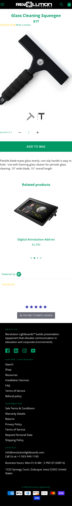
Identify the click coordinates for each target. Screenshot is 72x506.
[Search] (61, 4)
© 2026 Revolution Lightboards (36, 487)
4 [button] (40, 258)
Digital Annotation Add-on (36, 239)
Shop (8, 369)
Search (9, 364)
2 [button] (34, 258)
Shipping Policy (14, 440)
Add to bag (36, 146)
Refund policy (13, 396)
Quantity (6, 132)
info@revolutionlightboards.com (24, 452)
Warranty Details (15, 413)
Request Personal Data (18, 435)
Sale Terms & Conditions (20, 408)
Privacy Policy (13, 424)
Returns (10, 419)
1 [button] (31, 258)
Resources (11, 375)
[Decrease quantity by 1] (19, 132)
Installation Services (17, 380)
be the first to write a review (36, 315)
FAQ (7, 385)
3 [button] (37, 258)
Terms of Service (15, 390)
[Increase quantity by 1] (37, 132)
